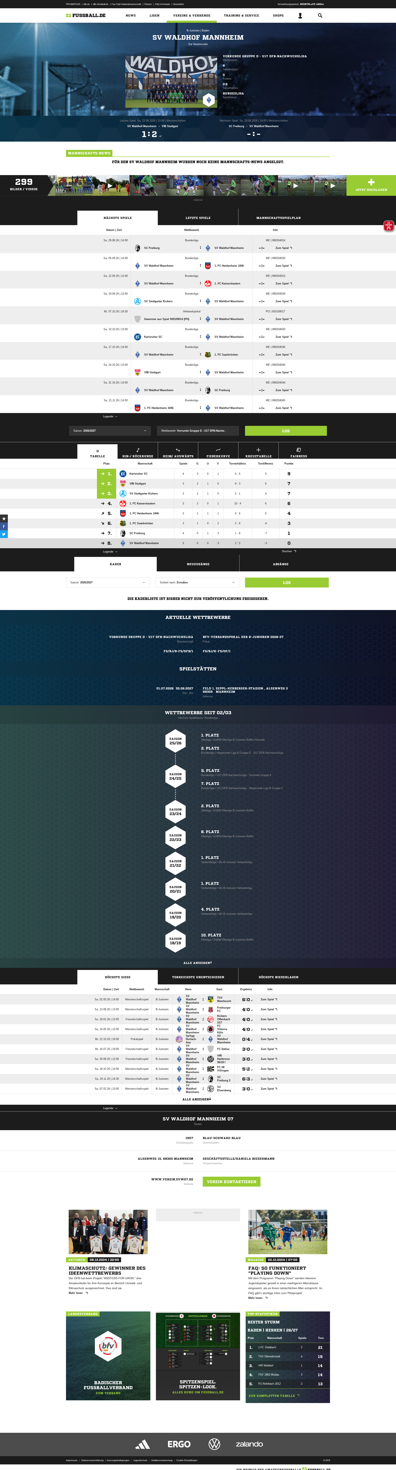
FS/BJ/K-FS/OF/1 (217, 651)
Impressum (71, 1460)
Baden (205, 30)
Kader (115, 564)
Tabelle (97, 456)
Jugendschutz (140, 1460)
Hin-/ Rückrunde (137, 456)
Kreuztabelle (258, 456)
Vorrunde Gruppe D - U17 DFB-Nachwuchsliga (265, 56)
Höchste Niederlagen (278, 977)
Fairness (298, 456)
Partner (148, 4)
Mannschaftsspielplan (278, 217)
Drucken (287, 551)
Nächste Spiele (118, 217)
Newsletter (178, 4)
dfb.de (87, 4)
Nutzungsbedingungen (118, 1460)
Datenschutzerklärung (92, 1460)
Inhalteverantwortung (161, 1460)
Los (286, 431)
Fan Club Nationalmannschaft (126, 4)
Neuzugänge (198, 564)
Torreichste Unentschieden (198, 977)
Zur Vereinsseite (198, 44)
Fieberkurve (218, 456)
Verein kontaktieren (231, 1181)
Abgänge (281, 564)
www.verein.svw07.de (172, 1179)
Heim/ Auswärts (178, 456)
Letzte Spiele (198, 217)
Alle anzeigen (196, 962)
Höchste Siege (118, 977)
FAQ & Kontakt (162, 4)
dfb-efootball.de (100, 4)
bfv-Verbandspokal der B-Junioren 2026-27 (243, 636)
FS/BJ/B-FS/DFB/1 (178, 651)
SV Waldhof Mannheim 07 (198, 1119)
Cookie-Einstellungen (186, 1460)
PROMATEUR (73, 4)
